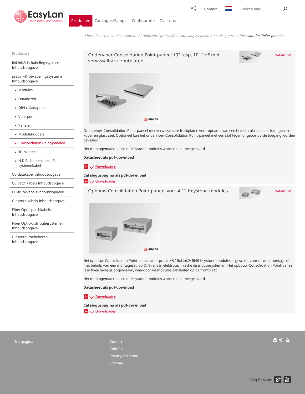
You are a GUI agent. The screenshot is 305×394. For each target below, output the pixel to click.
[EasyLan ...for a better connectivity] (39, 21)
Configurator (143, 20)
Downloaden (105, 166)
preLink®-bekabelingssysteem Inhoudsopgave (197, 35)
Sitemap (194, 8)
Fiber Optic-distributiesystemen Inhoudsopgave (38, 225)
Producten (80, 20)
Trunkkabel (27, 151)
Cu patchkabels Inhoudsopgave (38, 183)
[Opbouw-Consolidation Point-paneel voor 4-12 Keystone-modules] (124, 252)
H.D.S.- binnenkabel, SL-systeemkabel (37, 163)
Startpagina (23, 341)
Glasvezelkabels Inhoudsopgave (38, 200)
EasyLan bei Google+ (277, 379)
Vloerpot (25, 116)
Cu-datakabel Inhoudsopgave (36, 174)
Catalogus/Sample (111, 20)
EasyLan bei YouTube (287, 379)
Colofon (116, 348)
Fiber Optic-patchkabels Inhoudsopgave (31, 212)
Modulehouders (31, 134)
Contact (210, 8)
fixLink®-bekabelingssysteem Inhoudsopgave (36, 65)
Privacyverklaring (124, 355)
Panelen (24, 125)
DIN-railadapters (32, 107)
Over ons (168, 20)
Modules (25, 89)
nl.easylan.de (126, 35)
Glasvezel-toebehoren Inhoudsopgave (30, 239)
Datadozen (27, 98)
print (274, 340)
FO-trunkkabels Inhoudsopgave (38, 191)
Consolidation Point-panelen (262, 35)
